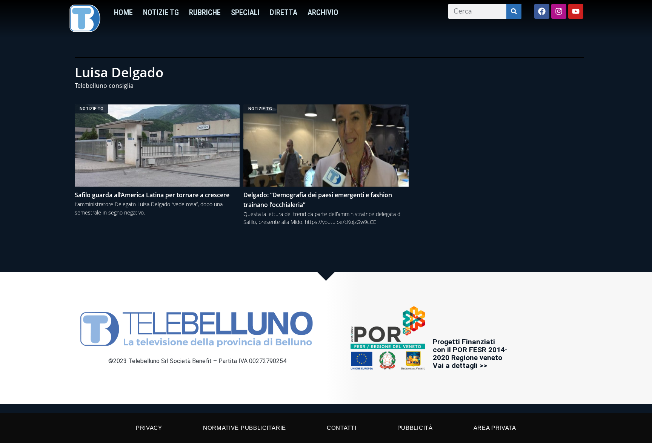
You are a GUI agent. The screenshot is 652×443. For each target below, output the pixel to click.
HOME (123, 12)
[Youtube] (575, 11)
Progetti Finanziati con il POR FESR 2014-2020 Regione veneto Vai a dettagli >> (470, 353)
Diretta (283, 12)
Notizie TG (161, 12)
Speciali (245, 12)
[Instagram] (558, 11)
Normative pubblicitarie (244, 428)
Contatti (342, 428)
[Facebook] (541, 11)
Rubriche (205, 12)
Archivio (323, 12)
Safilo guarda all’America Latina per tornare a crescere (152, 195)
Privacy (149, 428)
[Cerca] (513, 11)
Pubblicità (415, 428)
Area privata (495, 428)
